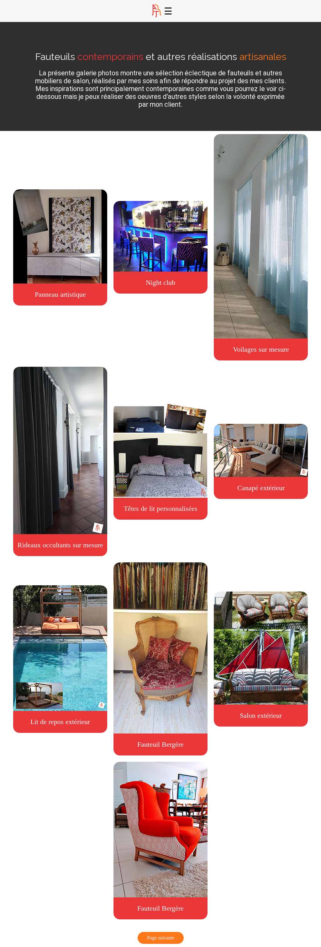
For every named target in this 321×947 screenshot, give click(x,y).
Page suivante (160, 937)
